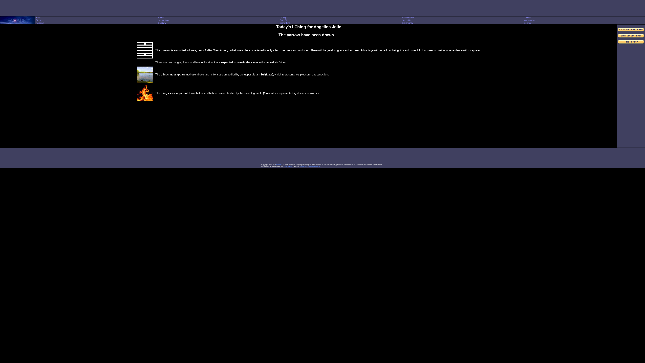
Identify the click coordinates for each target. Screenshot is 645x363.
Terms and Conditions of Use (310, 166)
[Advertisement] (322, 8)
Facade (279, 165)
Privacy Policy (288, 166)
